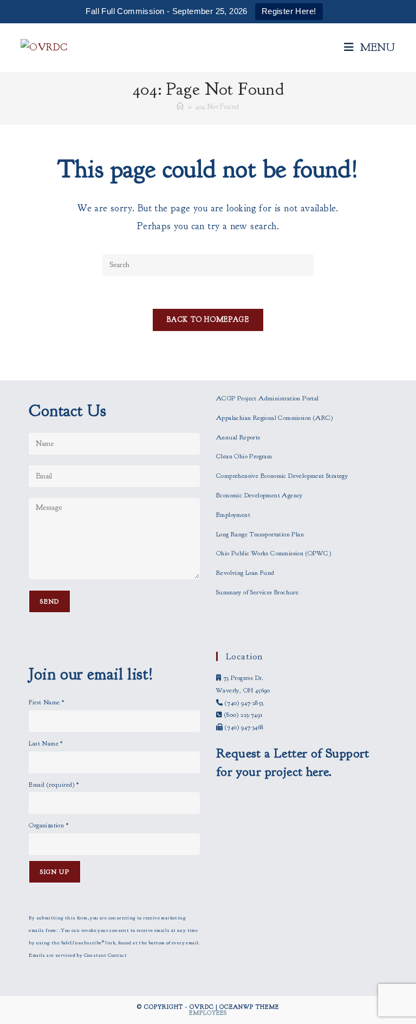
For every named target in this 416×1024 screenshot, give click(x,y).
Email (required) (54, 784)
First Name (46, 702)
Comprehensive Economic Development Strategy (282, 475)
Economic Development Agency (259, 495)
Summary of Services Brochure (257, 592)
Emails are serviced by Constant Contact (78, 955)
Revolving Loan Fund (245, 572)
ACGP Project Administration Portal (267, 398)
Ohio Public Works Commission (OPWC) (273, 553)
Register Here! (289, 11)
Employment (233, 514)
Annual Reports (238, 437)
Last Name (45, 743)
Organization (48, 825)
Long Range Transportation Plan (260, 534)
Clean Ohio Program (244, 456)
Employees (208, 1012)
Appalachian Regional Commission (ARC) (274, 417)
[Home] (180, 106)
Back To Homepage (208, 319)
